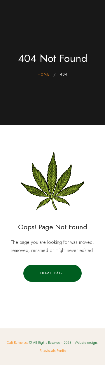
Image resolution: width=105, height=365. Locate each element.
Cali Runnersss (17, 342)
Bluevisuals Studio (53, 350)
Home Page (52, 273)
